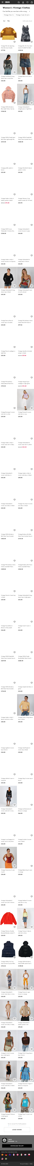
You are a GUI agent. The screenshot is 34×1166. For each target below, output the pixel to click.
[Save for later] (15, 42)
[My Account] (23, 2)
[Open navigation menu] (2, 2)
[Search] (19, 2)
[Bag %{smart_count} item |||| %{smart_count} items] (32, 2)
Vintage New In (9, 15)
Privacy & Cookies (24, 1163)
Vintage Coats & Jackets (23, 15)
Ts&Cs (31, 1163)
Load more (17, 1130)
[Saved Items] (27, 2)
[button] (2, 1155)
